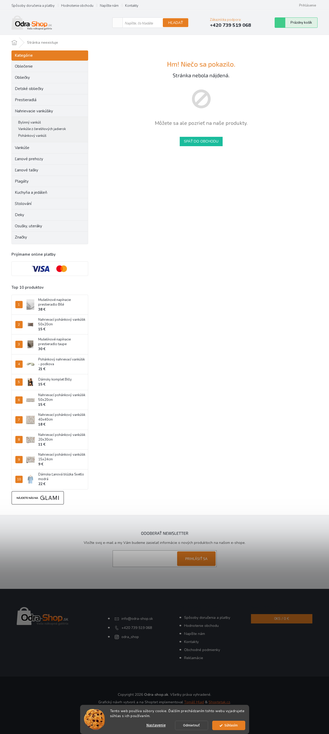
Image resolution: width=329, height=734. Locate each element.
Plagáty (22, 181)
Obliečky (22, 77)
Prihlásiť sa (196, 558)
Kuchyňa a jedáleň (31, 192)
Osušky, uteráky (28, 226)
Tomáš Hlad (194, 702)
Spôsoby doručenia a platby (33, 5)
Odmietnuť (191, 725)
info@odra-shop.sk (137, 618)
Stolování (23, 203)
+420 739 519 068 (136, 627)
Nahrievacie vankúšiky (34, 111)
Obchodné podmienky (202, 649)
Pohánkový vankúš (32, 135)
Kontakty (131, 5)
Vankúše (22, 147)
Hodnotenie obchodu (77, 5)
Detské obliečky (29, 88)
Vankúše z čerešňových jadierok (42, 129)
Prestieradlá (25, 99)
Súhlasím (231, 725)
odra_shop (130, 636)
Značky (21, 237)
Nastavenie (156, 725)
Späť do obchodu (201, 141)
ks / (281, 618)
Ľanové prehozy (29, 159)
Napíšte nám (109, 5)
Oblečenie (24, 66)
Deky (19, 214)
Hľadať (175, 22)
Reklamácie (193, 657)
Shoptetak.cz (219, 702)
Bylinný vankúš (29, 122)
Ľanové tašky (26, 170)
